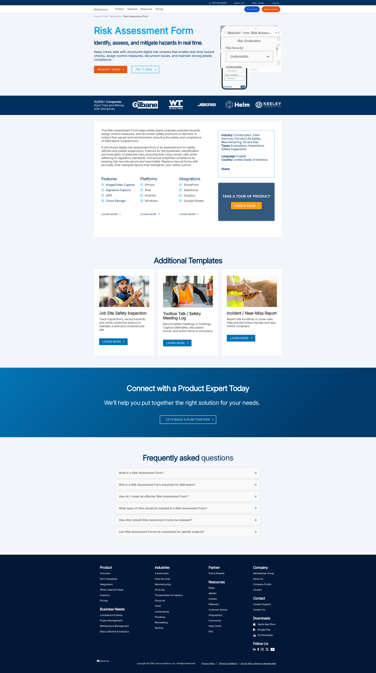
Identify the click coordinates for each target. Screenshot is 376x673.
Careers (257, 589)
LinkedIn (254, 649)
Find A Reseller (217, 573)
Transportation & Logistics (169, 595)
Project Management (111, 620)
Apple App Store (266, 624)
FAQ (211, 631)
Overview (105, 573)
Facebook (258, 649)
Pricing (159, 8)
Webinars (214, 604)
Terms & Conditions (228, 663)
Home (97, 16)
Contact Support (262, 604)
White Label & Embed (111, 589)
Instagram (262, 649)
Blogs (212, 587)
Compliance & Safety (111, 615)
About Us (239, 3)
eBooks (212, 593)
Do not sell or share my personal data (258, 663)
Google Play (264, 629)
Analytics (105, 595)
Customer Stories (218, 609)
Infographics (215, 615)
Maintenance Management (114, 625)
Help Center (258, 3)
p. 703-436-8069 (218, 3)
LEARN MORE (109, 214)
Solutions (132, 9)
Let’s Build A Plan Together (188, 419)
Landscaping (162, 611)
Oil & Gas (160, 589)
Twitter (267, 649)
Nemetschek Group (263, 573)
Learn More (112, 341)
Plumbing (160, 617)
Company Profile (262, 584)
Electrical (160, 600)
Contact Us (259, 609)
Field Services (162, 578)
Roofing (159, 627)
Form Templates (112, 16)
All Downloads (265, 635)
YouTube (273, 649)
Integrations (106, 584)
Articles (213, 598)
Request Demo (109, 69)
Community (215, 620)
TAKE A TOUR (244, 205)
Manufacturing (163, 584)
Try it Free (143, 69)
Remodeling (161, 622)
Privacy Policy (208, 663)
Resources (146, 9)
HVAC (158, 606)
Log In (275, 3)
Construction (162, 573)
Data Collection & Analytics (114, 631)
